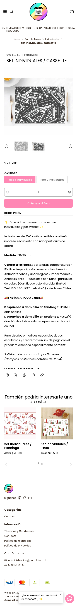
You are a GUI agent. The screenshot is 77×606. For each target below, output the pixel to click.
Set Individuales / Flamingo (18, 446)
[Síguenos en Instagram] (19, 498)
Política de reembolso (18, 541)
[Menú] (5, 11)
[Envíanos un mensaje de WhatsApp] (69, 598)
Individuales (52, 39)
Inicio (17, 39)
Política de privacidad (17, 545)
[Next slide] (70, 146)
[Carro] (72, 11)
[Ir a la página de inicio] (38, 12)
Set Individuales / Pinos (54, 446)
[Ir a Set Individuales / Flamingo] (20, 423)
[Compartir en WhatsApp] (25, 375)
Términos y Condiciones (19, 531)
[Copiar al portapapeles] (42, 375)
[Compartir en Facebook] (7, 375)
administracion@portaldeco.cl (27, 560)
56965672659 (16, 565)
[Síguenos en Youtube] (30, 498)
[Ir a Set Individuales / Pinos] (57, 423)
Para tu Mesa (33, 39)
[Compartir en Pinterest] (33, 375)
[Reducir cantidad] (7, 192)
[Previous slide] (7, 146)
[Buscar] (11, 11)
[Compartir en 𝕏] (16, 375)
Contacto (10, 516)
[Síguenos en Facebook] (25, 498)
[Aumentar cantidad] (69, 192)
